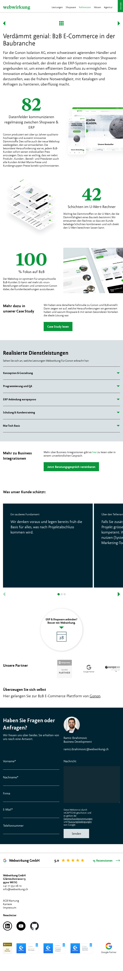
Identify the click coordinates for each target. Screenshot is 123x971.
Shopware (71, 7)
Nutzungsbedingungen (80, 821)
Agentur (108, 7)
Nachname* (10, 777)
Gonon (95, 695)
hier (94, 452)
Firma (6, 793)
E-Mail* (8, 809)
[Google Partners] (109, 948)
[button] (58, 594)
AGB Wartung (11, 900)
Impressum (9, 907)
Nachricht (70, 761)
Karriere (7, 904)
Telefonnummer (13, 825)
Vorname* (9, 761)
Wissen (97, 7)
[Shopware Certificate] (7, 948)
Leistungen (57, 7)
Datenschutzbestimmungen (78, 818)
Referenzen (85, 7)
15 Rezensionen (102, 860)
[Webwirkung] (16, 7)
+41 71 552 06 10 (12, 885)
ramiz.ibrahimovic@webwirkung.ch (86, 749)
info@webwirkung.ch (15, 889)
